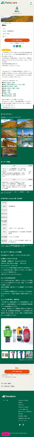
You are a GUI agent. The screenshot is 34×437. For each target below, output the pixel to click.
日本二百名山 (5, 23)
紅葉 (10, 23)
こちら (15, 377)
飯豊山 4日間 (6, 90)
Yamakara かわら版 (22, 400)
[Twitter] (14, 46)
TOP (2, 383)
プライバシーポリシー (23, 420)
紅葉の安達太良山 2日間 (9, 95)
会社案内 (20, 402)
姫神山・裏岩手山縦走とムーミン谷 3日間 (14, 84)
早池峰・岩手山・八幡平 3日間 (11, 88)
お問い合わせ (21, 404)
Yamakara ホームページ (9, 107)
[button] (31, 3)
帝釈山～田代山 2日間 (9, 82)
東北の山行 (7, 386)
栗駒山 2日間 (6, 92)
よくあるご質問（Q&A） (23, 409)
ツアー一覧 (5, 400)
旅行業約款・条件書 (22, 416)
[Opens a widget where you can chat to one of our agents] (6, 434)
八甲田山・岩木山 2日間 (9, 94)
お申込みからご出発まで (23, 407)
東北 (5, 383)
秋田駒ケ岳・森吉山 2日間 (10, 86)
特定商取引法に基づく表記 (24, 418)
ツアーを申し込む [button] (17, 40)
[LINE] (20, 46)
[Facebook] (17, 46)
